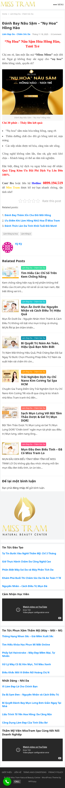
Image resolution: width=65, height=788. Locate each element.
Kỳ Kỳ (18, 243)
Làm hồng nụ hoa (10, 233)
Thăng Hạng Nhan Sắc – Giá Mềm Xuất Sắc (27, 636)
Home (4, 14)
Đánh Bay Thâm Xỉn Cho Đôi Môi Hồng (28, 215)
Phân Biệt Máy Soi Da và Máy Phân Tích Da (28, 569)
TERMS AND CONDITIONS (34, 772)
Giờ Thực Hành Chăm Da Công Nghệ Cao (26, 561)
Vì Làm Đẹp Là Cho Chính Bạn (20, 686)
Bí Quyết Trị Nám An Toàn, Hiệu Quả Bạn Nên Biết (40, 345)
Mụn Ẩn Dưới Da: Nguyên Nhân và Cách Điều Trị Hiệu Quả (41, 310)
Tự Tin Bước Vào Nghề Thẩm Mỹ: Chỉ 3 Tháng (29, 553)
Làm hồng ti (26, 233)
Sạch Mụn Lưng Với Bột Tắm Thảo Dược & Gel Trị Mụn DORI (41, 416)
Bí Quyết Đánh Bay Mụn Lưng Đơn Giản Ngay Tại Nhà (31, 704)
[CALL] (7, 781)
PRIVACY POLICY (55, 772)
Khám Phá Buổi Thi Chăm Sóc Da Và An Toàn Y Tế (31, 578)
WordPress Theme (50, 777)
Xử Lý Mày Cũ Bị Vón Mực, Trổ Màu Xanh (26, 664)
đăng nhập (19, 488)
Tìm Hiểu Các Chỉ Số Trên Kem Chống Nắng (39, 275)
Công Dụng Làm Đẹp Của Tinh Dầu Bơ (25, 722)
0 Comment (56, 34)
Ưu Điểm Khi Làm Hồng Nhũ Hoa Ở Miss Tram (32, 220)
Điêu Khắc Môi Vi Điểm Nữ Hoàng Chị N (25, 672)
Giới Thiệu (7, 772)
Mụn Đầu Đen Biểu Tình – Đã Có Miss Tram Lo (41, 451)
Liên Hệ (17, 772)
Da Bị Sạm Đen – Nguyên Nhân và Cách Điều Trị (30, 694)
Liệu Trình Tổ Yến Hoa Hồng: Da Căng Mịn (27, 714)
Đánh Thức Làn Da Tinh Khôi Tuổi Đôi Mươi (31, 226)
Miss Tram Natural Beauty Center (25, 777)
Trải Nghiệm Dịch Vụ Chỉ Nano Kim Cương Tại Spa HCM (39, 380)
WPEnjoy (32, 781)
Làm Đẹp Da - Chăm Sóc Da (21, 14)
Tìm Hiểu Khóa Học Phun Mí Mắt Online (26, 644)
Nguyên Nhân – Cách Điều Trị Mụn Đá (24, 586)
